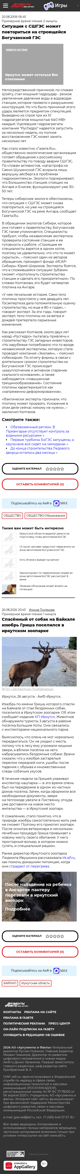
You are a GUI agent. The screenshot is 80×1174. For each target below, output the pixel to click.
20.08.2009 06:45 (14, 17)
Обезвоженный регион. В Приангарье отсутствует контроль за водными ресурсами (37, 431)
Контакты (12, 1012)
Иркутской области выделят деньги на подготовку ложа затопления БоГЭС (44, 535)
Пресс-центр (59, 1023)
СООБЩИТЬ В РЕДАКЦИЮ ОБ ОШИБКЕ (34, 1035)
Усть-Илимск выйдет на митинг (39, 559)
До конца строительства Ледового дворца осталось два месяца (38, 450)
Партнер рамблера (38, 1154)
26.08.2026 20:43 (14, 610)
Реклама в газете (18, 1018)
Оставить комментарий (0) (40, 484)
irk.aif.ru (68, 858)
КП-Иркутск (45, 717)
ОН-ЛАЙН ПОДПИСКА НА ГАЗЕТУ (28, 1029)
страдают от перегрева (29, 866)
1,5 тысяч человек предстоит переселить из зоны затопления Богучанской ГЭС (47, 548)
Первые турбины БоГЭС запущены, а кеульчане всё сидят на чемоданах (40, 442)
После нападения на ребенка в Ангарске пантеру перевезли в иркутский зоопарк (38, 892)
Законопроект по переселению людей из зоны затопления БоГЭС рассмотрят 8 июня (45, 576)
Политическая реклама (24, 1023)
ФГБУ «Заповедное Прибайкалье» (28, 689)
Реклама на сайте (40, 1012)
